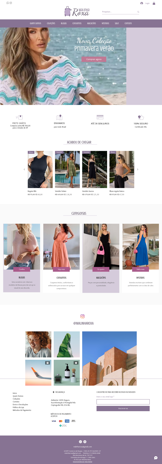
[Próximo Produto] (137, 169)
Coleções (16, 399)
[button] (154, 3)
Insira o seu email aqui (105, 397)
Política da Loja (18, 407)
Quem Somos (18, 396)
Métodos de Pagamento (22, 410)
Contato (16, 402)
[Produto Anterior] (24, 169)
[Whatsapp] (80, 441)
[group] (81, 175)
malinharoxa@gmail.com (83, 447)
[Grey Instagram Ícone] (10, 2)
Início (15, 393)
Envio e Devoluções (20, 404)
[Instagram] (82, 316)
